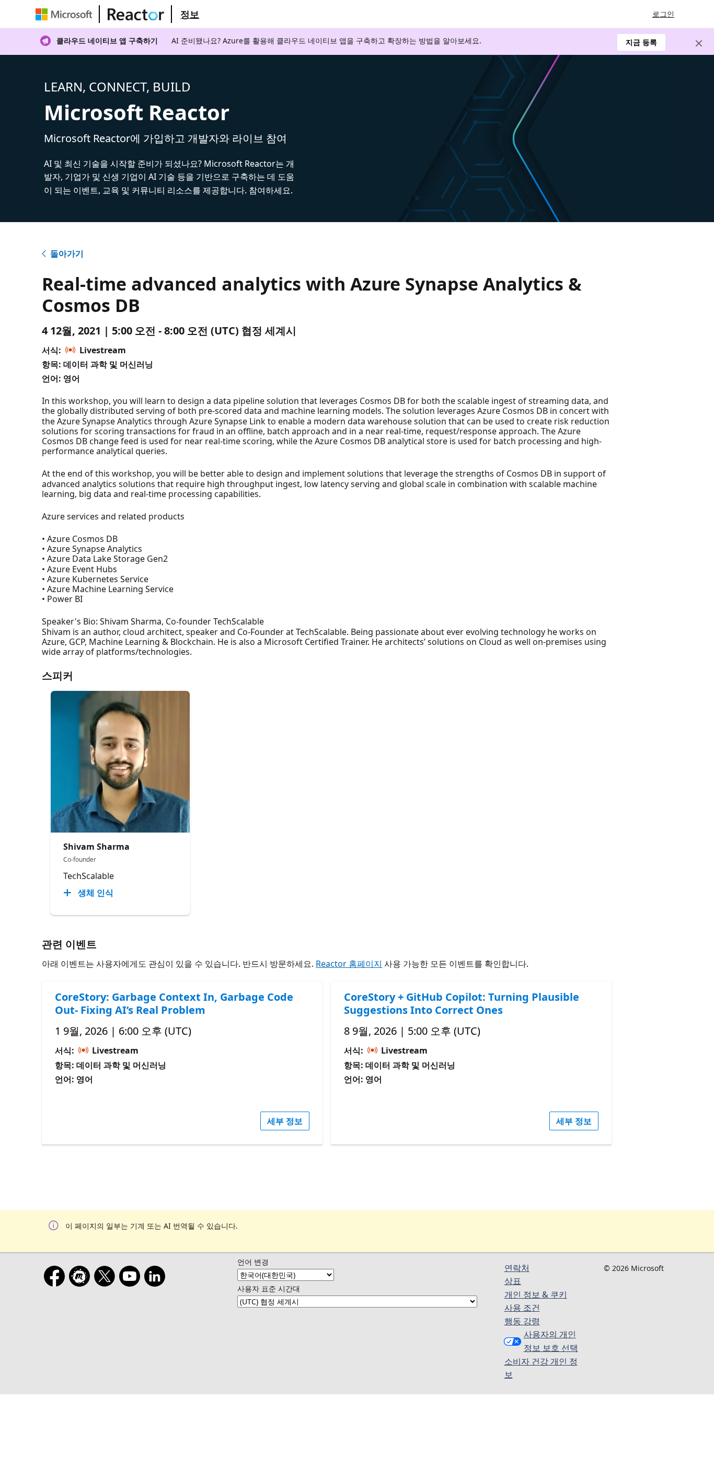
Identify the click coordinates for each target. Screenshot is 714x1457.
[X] (106, 1278)
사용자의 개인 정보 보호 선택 (551, 1341)
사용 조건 (522, 1307)
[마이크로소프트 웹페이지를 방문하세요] (66, 14)
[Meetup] (81, 1278)
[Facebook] (56, 1278)
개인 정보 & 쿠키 (535, 1294)
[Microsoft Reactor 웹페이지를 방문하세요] (135, 14)
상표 (512, 1281)
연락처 (516, 1268)
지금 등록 (641, 42)
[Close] (698, 43)
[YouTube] (131, 1278)
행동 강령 (522, 1321)
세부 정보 (285, 1121)
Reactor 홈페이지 (349, 963)
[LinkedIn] (156, 1278)
